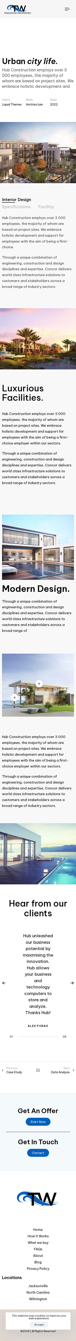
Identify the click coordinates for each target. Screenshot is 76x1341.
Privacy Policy (38, 1269)
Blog (38, 1262)
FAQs (38, 1249)
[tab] (16, 199)
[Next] (72, 983)
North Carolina (38, 1292)
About (38, 1256)
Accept (39, 1324)
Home (38, 1230)
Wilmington (38, 1299)
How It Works (38, 1236)
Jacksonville (38, 1286)
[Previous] (4, 983)
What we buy (38, 1243)
